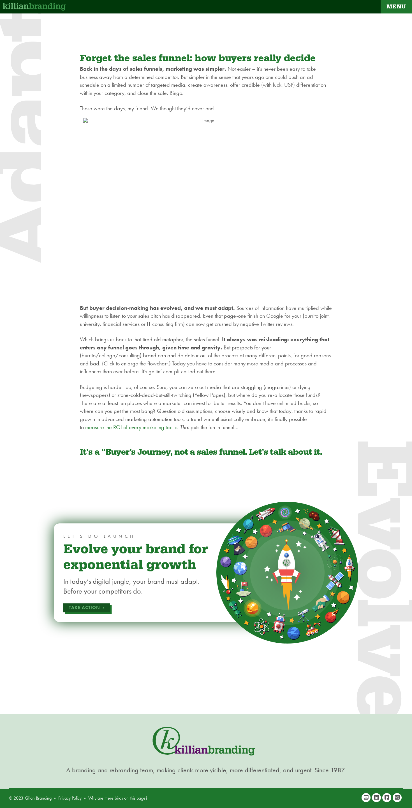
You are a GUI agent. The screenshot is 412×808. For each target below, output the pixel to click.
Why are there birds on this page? (117, 798)
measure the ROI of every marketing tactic (131, 427)
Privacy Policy (70, 798)
